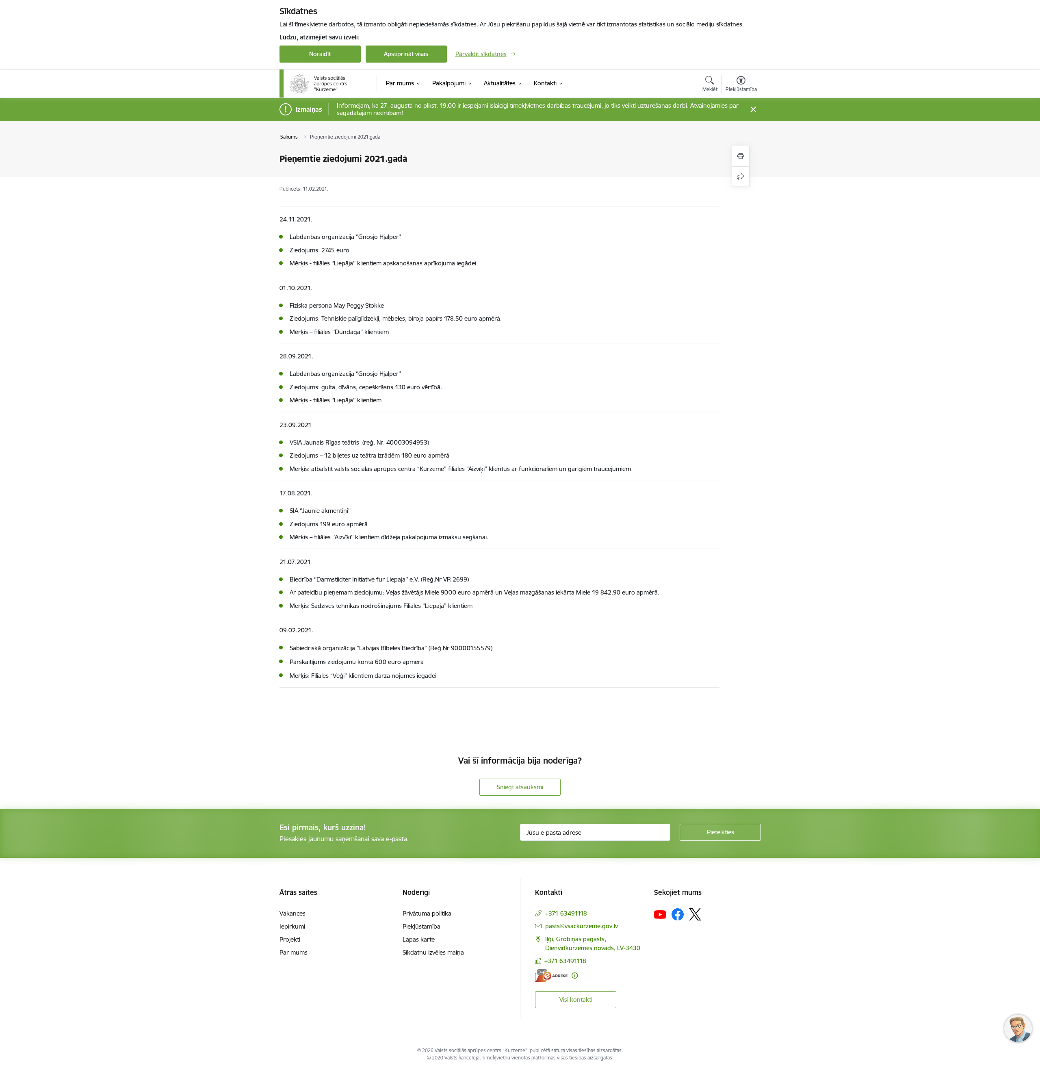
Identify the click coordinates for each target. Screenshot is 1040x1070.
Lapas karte (419, 939)
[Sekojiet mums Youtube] (660, 914)
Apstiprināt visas (406, 54)
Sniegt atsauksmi (520, 787)
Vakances (293, 913)
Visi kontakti (575, 999)
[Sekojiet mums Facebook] (678, 914)
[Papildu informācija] (575, 975)
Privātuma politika (427, 913)
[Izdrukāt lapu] (740, 156)
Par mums (294, 952)
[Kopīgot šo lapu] (740, 177)
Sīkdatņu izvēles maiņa (433, 952)
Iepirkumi (292, 926)
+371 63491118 (566, 913)
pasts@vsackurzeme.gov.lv (581, 926)
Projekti (290, 939)
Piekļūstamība (421, 926)
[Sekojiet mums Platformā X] (695, 914)
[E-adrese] (551, 975)
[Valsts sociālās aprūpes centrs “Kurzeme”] (319, 83)
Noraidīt (320, 54)
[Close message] (753, 109)
